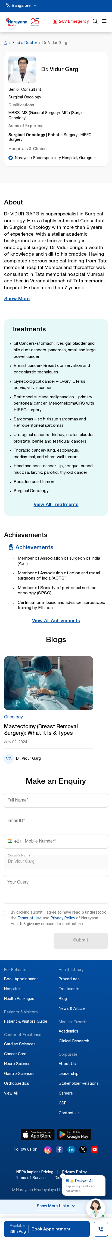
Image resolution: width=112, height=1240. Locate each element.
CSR (63, 1104)
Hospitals (12, 989)
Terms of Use (30, 918)
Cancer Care (15, 1054)
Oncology (13, 717)
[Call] (100, 1230)
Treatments (69, 989)
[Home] (22, 22)
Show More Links (53, 1206)
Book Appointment (21, 979)
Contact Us (69, 1113)
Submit (80, 940)
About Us (67, 1064)
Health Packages (19, 999)
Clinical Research (74, 1041)
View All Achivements (56, 621)
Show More (17, 299)
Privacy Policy (63, 918)
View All (11, 1094)
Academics (68, 1032)
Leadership (69, 1074)
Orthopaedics (16, 1084)
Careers (66, 1094)
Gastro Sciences (19, 1074)
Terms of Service (33, 1178)
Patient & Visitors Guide (25, 1022)
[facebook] (59, 1152)
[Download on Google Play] (74, 1134)
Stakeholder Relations (79, 1084)
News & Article (72, 1009)
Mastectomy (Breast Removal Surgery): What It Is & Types (41, 730)
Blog (63, 999)
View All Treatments (56, 505)
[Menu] (104, 22)
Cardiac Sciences (20, 1044)
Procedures (69, 979)
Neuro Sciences (18, 1064)
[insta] (48, 1150)
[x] (83, 1152)
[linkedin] (71, 1152)
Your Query (18, 883)
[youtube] (94, 1152)
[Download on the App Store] (38, 1134)
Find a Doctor (25, 43)
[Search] (95, 22)
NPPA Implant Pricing (37, 1172)
